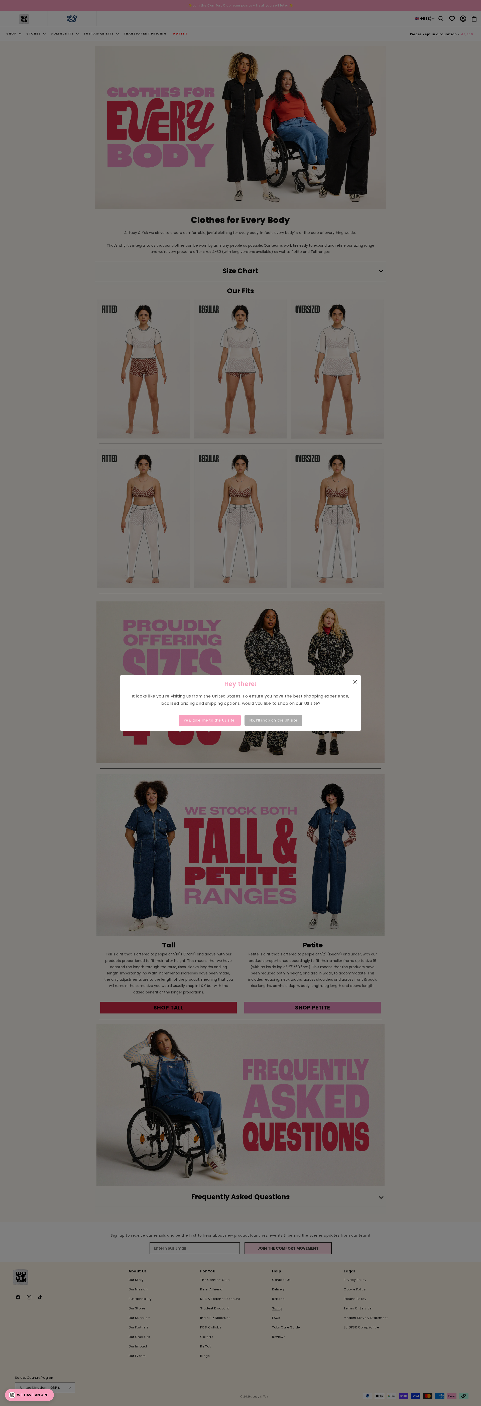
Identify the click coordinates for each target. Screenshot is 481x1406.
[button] (29, 1395)
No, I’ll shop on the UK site (274, 720)
